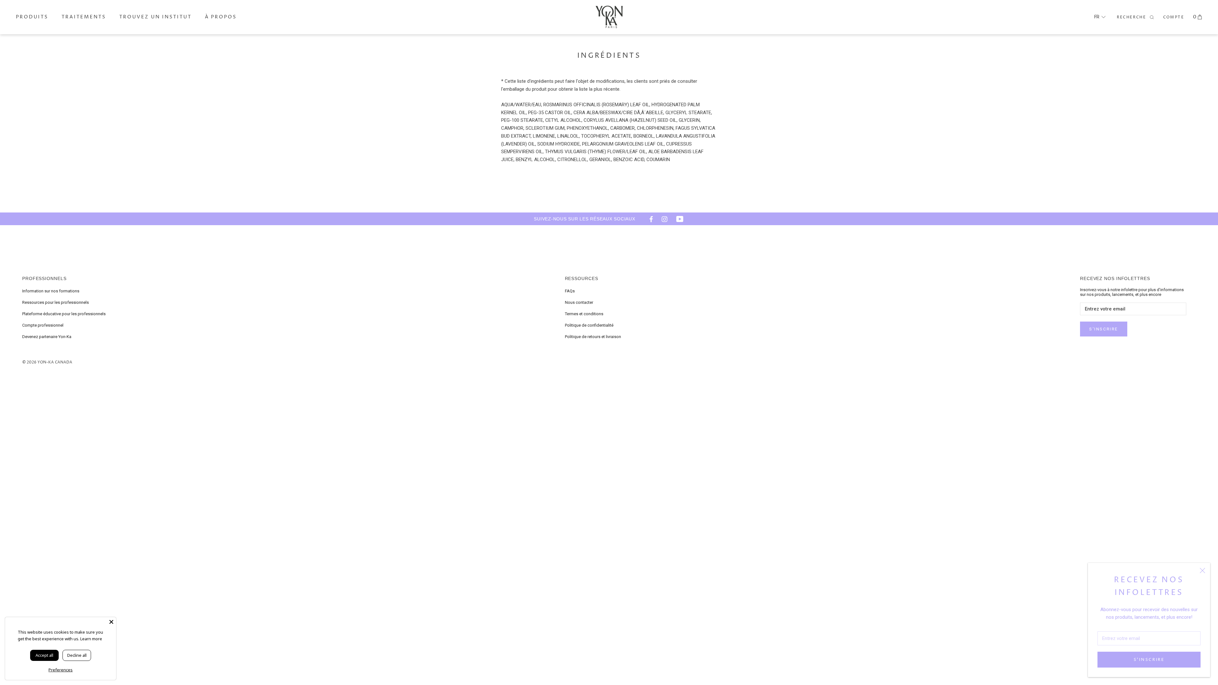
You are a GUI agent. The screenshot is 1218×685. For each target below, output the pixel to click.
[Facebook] (649, 219)
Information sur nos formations (50, 291)
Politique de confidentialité (589, 325)
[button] (1099, 17)
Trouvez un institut (155, 17)
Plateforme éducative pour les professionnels (64, 313)
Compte (1173, 17)
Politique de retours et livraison (593, 336)
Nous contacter (579, 302)
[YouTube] (680, 219)
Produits (32, 17)
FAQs (570, 291)
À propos (221, 17)
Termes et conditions (584, 313)
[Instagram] (664, 219)
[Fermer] (1202, 570)
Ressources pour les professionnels (55, 302)
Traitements (84, 17)
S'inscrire (1149, 659)
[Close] (111, 622)
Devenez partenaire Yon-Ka (46, 336)
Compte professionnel (42, 325)
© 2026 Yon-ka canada (47, 362)
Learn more (91, 639)
